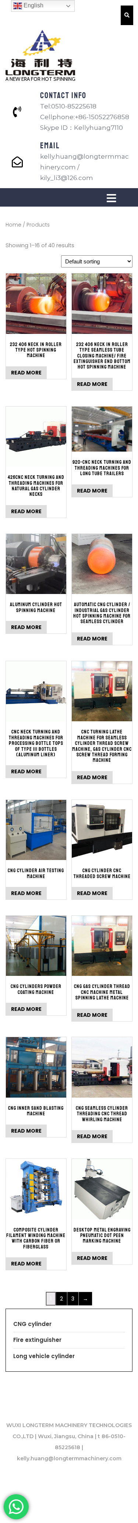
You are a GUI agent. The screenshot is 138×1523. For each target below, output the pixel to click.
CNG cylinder (32, 1324)
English (32, 5)
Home (13, 224)
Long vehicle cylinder (44, 1356)
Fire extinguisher (37, 1340)
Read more (26, 372)
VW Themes (110, 1509)
